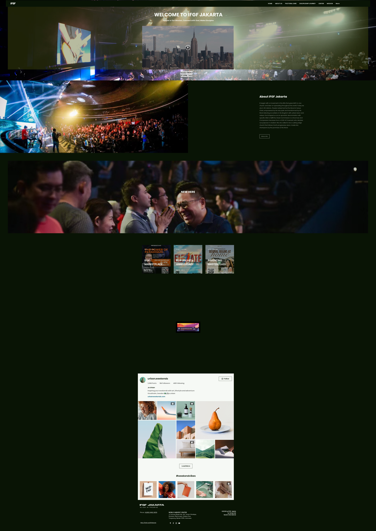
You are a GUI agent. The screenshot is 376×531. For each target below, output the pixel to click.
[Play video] (187, 47)
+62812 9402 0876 (151, 512)
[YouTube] (179, 523)
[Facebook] (173, 523)
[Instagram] (176, 523)
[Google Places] (170, 523)
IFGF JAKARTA (152, 505)
